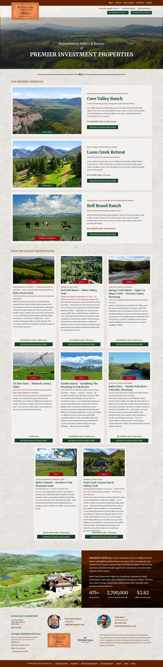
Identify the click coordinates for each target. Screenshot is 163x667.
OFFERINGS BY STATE (116, 13)
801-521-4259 (16, 627)
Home (133, 663)
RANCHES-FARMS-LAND (108, 9)
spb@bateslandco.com (74, 625)
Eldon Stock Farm (61, 663)
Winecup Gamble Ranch (20, 645)
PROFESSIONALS (144, 9)
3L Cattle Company (106, 663)
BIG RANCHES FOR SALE (141, 13)
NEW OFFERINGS (128, 9)
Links (126, 663)
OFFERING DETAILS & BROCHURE (102, 127)
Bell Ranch (15, 642)
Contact (118, 663)
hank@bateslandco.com (125, 626)
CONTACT (140, 3)
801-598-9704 (121, 623)
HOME (149, 3)
